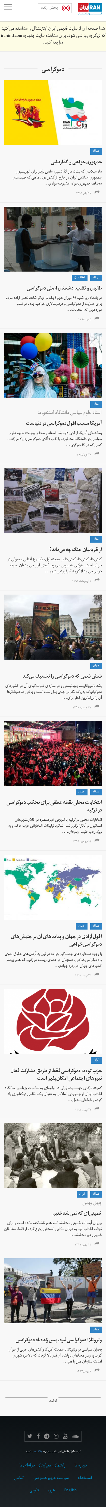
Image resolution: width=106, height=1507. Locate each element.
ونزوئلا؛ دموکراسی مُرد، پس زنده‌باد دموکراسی (58, 1340)
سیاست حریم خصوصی (51, 1478)
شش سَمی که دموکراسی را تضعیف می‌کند (62, 676)
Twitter (30, 1436)
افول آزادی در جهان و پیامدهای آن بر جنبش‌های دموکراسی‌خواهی (56, 941)
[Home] (87, 10)
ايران (96, 1060)
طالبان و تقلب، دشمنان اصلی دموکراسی (64, 288)
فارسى (34, 1491)
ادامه (53, 1402)
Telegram (47, 1436)
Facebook (38, 1436)
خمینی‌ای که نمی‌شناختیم (77, 1214)
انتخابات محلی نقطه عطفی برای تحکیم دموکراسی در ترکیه (54, 807)
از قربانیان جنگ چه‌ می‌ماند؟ (75, 550)
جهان (96, 404)
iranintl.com (11, 36)
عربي (51, 1491)
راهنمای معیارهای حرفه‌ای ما (42, 1466)
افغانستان (79, 278)
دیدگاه (96, 151)
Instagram (56, 1436)
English (70, 1491)
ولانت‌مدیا (37, 1452)
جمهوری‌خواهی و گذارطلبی (76, 162)
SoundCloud (75, 1436)
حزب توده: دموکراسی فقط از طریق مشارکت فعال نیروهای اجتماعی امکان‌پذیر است (56, 1075)
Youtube (65, 1436)
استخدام (85, 1478)
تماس (19, 1478)
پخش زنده (49, 8)
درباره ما (80, 1466)
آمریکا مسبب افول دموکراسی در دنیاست (64, 424)
